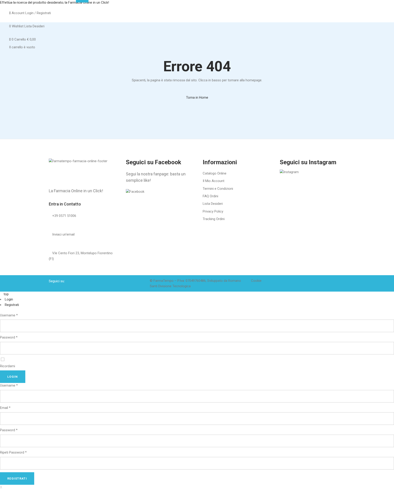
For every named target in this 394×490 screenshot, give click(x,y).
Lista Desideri (213, 204)
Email (5, 408)
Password (9, 337)
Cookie (256, 281)
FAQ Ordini (210, 196)
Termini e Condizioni (218, 189)
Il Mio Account (213, 181)
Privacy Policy (213, 211)
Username (9, 315)
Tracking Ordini (214, 219)
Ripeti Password (13, 452)
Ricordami (7, 366)
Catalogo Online (214, 173)
